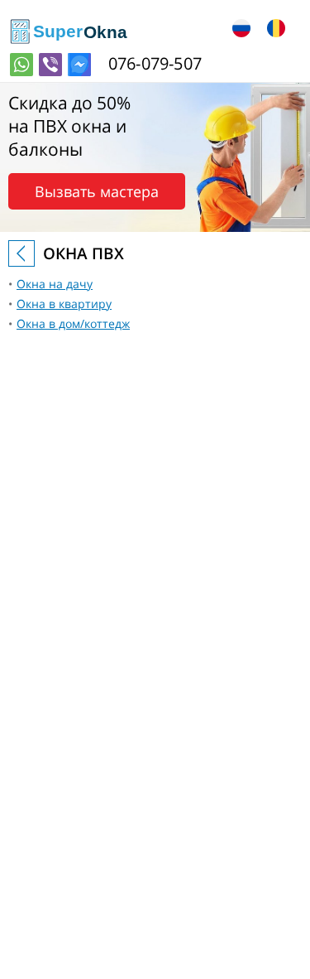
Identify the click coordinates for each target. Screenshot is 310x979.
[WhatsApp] (21, 64)
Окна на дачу (55, 284)
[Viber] (50, 64)
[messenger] (79, 64)
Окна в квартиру (64, 303)
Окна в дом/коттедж (73, 323)
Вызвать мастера (97, 191)
